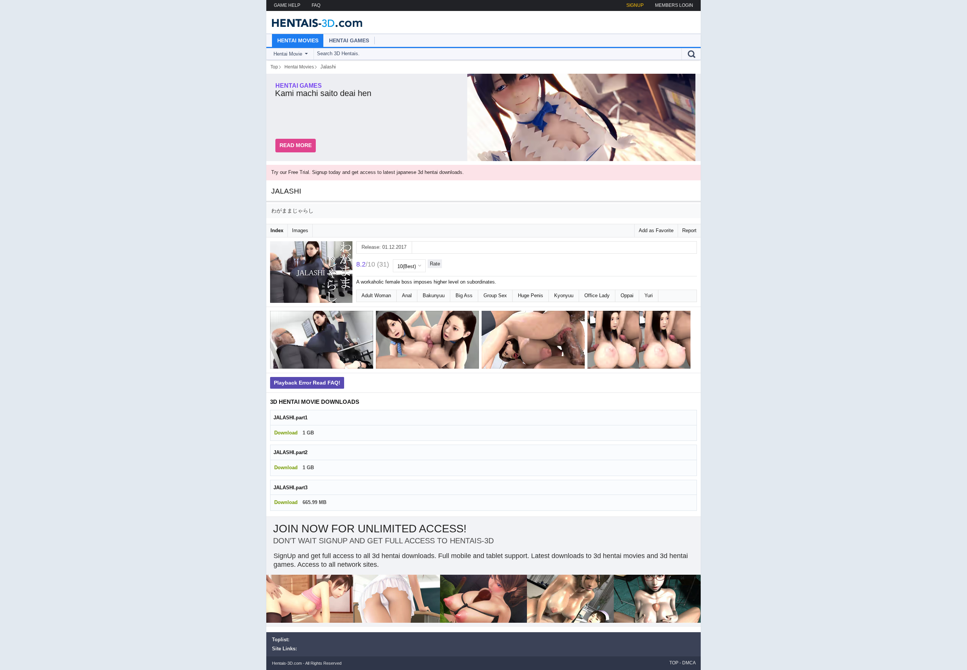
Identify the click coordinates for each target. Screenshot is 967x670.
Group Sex (495, 295)
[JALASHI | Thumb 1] (323, 341)
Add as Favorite (656, 230)
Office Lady (597, 295)
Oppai (627, 295)
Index (276, 230)
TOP (673, 662)
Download (286, 433)
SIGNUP (635, 5)
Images (300, 230)
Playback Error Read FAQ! (307, 383)
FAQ (316, 5)
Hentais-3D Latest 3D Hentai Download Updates (314, 22)
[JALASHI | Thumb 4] (640, 341)
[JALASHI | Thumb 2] (429, 341)
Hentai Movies (297, 40)
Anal (407, 295)
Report (689, 230)
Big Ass (464, 295)
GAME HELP (287, 5)
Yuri (648, 295)
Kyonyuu (563, 295)
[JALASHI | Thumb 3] (534, 341)
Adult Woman (376, 295)
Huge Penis (530, 295)
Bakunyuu (434, 295)
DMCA (689, 662)
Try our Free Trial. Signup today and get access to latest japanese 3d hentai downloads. (367, 172)
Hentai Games (349, 40)
